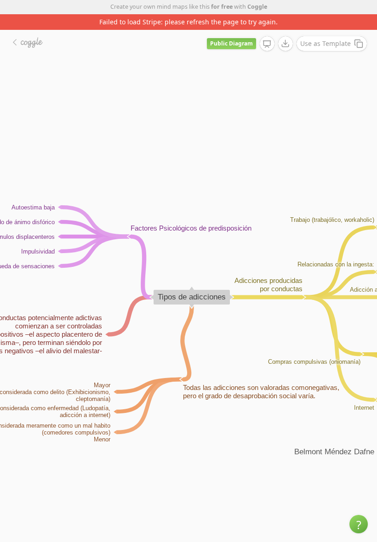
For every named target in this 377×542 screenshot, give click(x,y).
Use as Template (325, 43)
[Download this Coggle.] (285, 43)
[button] (358, 524)
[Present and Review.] (267, 44)
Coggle (257, 7)
